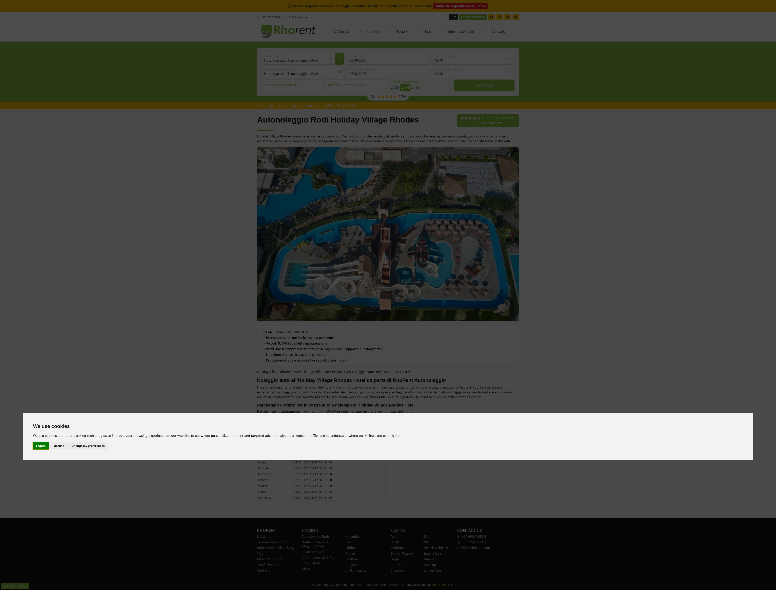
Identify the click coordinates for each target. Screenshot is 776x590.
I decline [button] (58, 445)
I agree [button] (40, 445)
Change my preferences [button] (88, 445)
